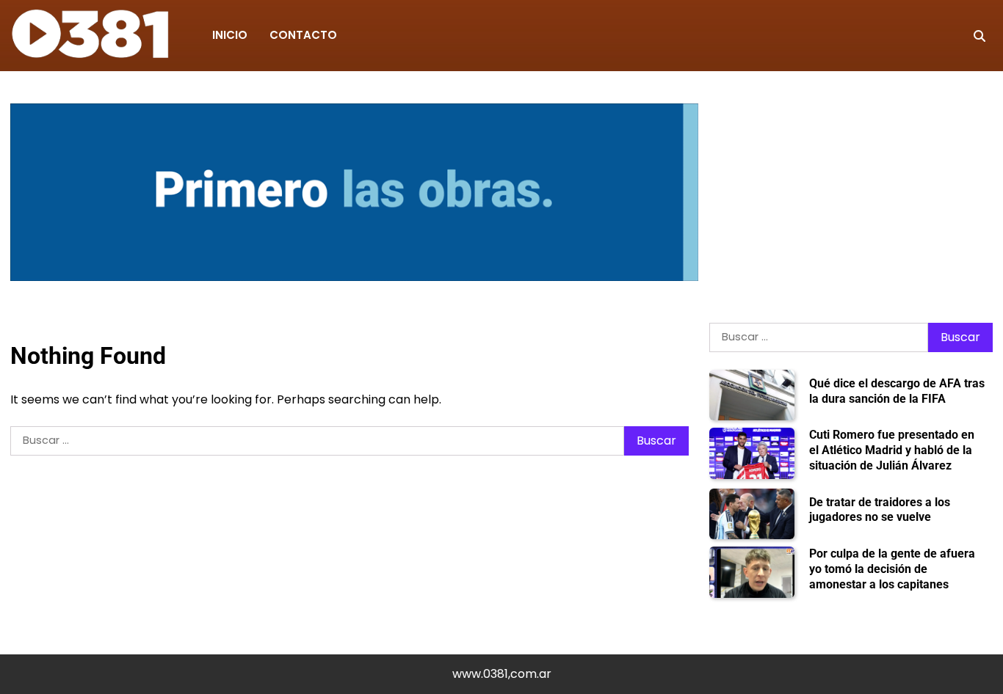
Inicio (229, 35)
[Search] (979, 36)
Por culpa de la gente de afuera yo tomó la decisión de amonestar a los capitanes (892, 569)
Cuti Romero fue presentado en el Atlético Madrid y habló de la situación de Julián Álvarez (891, 450)
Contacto (303, 35)
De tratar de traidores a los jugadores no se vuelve (879, 510)
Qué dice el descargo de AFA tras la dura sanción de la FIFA (897, 391)
